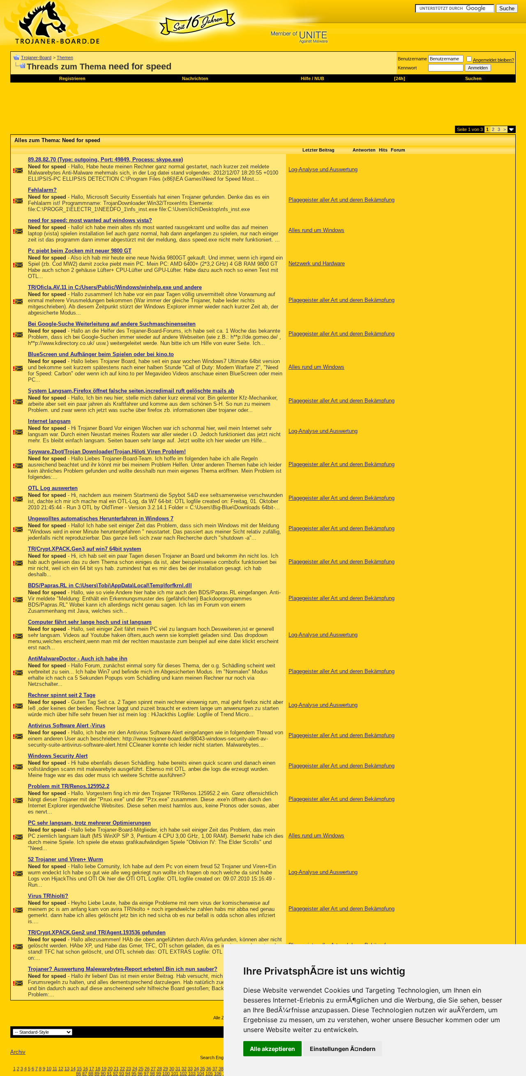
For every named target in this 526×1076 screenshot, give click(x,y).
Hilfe (306, 78)
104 (200, 1073)
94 (127, 1073)
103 (192, 1073)
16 (85, 1068)
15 (79, 1068)
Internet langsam (49, 421)
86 (78, 1073)
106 (217, 1073)
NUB (319, 78)
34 (196, 1068)
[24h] (399, 78)
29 (165, 1068)
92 (115, 1073)
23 (128, 1068)
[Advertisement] (159, 107)
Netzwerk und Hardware (316, 263)
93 (121, 1073)
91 (109, 1073)
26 (147, 1068)
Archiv (17, 1052)
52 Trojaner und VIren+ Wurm (65, 859)
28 (159, 1068)
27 (153, 1068)
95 (134, 1073)
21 (116, 1068)
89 (97, 1073)
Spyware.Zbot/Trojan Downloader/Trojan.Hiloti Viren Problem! (107, 451)
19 (104, 1068)
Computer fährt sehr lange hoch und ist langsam (90, 622)
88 (90, 1073)
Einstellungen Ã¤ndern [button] (343, 1048)
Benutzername (412, 58)
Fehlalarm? (42, 190)
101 (174, 1073)
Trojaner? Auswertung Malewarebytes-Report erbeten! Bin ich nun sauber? (122, 969)
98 (152, 1073)
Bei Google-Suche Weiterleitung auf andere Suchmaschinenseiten (112, 324)
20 (110, 1068)
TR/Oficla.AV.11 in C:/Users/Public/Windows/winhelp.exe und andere (115, 287)
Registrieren (72, 78)
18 (97, 1068)
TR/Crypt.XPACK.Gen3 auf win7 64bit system (84, 549)
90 (103, 1073)
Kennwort (407, 67)
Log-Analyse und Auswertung (323, 169)
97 (146, 1073)
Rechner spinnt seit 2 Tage (61, 695)
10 (48, 1068)
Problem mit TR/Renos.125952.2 (68, 786)
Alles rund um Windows (316, 230)
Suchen (473, 78)
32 (184, 1068)
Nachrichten (195, 78)
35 (202, 1068)
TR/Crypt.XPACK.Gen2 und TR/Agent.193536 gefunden (97, 932)
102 (183, 1073)
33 (190, 1068)
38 (221, 1068)
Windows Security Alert (58, 756)
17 (91, 1068)
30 (171, 1068)
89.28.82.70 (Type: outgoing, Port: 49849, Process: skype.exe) (105, 159)
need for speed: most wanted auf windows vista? (90, 220)
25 (140, 1068)
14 (73, 1068)
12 (60, 1068)
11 (55, 1068)
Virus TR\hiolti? (48, 896)
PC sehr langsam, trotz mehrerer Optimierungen (89, 823)
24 (134, 1068)
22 (122, 1068)
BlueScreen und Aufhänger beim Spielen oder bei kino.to (101, 354)
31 (177, 1068)
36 (208, 1068)
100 (166, 1073)
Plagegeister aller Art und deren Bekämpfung (341, 200)
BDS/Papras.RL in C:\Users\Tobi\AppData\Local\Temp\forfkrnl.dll (110, 585)
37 (214, 1068)
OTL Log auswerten (53, 488)
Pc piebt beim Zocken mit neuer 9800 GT (80, 251)
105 (209, 1073)
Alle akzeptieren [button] (272, 1048)
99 (158, 1073)
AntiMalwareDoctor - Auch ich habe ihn (77, 658)
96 (140, 1073)
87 (84, 1073)
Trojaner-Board (36, 57)
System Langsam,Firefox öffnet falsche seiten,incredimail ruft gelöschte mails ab (131, 391)
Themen (65, 57)
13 (67, 1068)
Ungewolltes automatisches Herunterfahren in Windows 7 (100, 518)
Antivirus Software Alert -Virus (66, 725)
